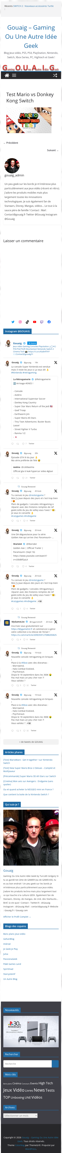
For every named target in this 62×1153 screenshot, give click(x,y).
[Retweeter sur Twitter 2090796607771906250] (18, 478)
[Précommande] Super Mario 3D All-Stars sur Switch (29, 776)
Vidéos (36, 1097)
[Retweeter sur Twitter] (19, 486)
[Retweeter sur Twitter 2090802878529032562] (18, 444)
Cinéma (16, 1083)
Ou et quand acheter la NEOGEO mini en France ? (28, 789)
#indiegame (30, 516)
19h (36, 362)
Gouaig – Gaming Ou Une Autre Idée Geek (31, 36)
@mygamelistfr (36, 622)
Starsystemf (9, 974)
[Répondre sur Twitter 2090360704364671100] (13, 640)
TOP (6, 1097)
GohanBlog (8, 938)
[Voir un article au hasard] (55, 75)
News (39, 1090)
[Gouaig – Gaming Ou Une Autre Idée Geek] (7, 75)
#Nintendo (16, 372)
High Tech (46, 1083)
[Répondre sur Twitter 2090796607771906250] (13, 478)
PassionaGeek (10, 958)
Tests (50, 1090)
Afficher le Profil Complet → (17, 916)
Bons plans (7, 1084)
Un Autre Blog (10, 979)
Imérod (7, 943)
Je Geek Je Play (10, 948)
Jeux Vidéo (13, 1090)
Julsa (5, 953)
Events (34, 1083)
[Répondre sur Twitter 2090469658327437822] (13, 566)
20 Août (38, 491)
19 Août (38, 652)
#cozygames (17, 516)
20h (36, 453)
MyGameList (18, 621)
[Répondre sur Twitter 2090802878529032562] (13, 444)
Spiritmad (8, 969)
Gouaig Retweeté (28, 486)
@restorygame (36, 495)
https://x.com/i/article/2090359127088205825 (34, 634)
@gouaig (27, 362)
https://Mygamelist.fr (22, 629)
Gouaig (15, 362)
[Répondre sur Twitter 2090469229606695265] (13, 521)
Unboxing (17, 1097)
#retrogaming (30, 372)
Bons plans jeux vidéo (14, 933)
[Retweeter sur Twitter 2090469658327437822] (18, 566)
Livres (29, 1090)
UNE (28, 1097)
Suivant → (53, 150)
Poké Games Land (12, 964)
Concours (26, 1083)
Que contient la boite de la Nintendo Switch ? (26, 794)
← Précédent (10, 142)
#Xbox (24, 662)
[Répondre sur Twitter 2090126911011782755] (13, 685)
